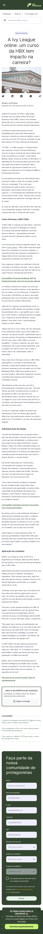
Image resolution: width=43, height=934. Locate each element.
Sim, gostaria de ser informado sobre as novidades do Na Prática (23, 880)
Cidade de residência (13, 866)
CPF (7, 829)
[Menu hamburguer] (4, 5)
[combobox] (8, 847)
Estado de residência (13, 854)
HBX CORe (30, 114)
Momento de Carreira (13, 842)
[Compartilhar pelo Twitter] (3, 96)
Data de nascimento (13, 793)
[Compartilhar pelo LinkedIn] (12, 96)
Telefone (9, 817)
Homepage (7, 14)
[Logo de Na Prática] (34, 5)
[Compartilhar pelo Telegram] (40, 96)
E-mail (8, 805)
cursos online (12, 247)
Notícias (18, 14)
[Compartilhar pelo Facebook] (21, 96)
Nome (8, 780)
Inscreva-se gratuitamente (21, 926)
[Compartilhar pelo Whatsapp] (30, 96)
